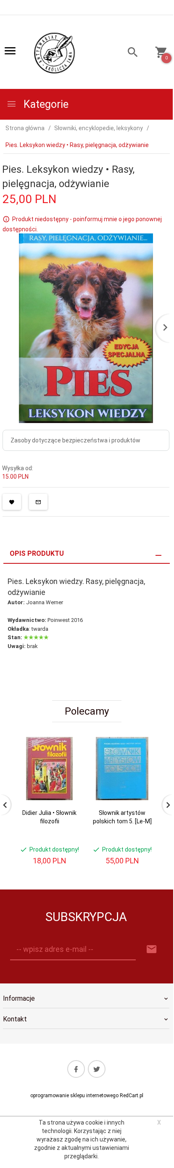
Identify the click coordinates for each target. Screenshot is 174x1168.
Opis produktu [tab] (37, 553)
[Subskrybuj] (152, 949)
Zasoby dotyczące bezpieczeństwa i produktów (75, 440)
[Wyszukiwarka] (129, 53)
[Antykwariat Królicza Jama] (55, 52)
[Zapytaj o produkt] (38, 502)
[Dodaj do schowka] (12, 502)
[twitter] (96, 1069)
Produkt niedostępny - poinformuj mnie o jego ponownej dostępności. (82, 224)
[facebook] (76, 1069)
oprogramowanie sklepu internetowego (74, 1095)
